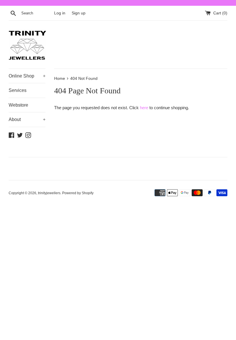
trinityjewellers (49, 193)
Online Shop (27, 75)
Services (17, 90)
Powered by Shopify (78, 193)
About (27, 119)
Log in (59, 13)
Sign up (78, 13)
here (144, 107)
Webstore (18, 105)
